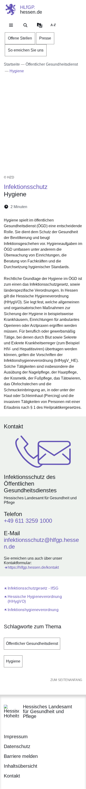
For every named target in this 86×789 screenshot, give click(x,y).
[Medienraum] (39, 25)
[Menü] (11, 25)
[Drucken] (72, 207)
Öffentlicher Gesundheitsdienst (32, 643)
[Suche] (25, 25)
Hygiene (13, 661)
